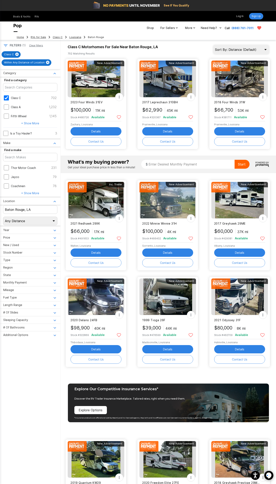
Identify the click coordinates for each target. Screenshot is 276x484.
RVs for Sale (38, 37)
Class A (16, 107)
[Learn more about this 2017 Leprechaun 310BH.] (167, 79)
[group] (11, 54)
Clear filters (36, 45)
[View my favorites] (259, 28)
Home (20, 37)
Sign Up (256, 16)
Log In (239, 16)
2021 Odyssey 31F (227, 320)
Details (96, 131)
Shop (150, 28)
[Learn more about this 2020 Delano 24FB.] (96, 296)
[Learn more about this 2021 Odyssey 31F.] (239, 296)
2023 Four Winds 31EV (86, 102)
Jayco (15, 177)
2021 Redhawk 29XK (85, 223)
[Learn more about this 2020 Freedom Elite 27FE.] (167, 459)
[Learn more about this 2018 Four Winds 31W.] (239, 79)
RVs (37, 16)
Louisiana (75, 37)
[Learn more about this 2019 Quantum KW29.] (96, 459)
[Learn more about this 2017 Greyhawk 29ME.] (239, 200)
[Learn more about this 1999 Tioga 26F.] (167, 296)
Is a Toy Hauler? (21, 133)
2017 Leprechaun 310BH (160, 102)
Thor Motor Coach (23, 168)
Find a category (15, 80)
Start (241, 164)
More (188, 28)
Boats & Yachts (22, 16)
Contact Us (96, 141)
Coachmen (18, 186)
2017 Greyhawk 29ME (230, 223)
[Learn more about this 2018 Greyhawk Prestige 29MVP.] (239, 459)
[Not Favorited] (118, 116)
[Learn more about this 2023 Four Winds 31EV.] (96, 79)
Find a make (12, 150)
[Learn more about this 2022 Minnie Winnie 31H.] (167, 200)
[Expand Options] (119, 97)
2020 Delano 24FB (84, 320)
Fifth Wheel (18, 116)
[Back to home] (17, 27)
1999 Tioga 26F (153, 320)
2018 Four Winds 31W (229, 102)
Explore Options (90, 410)
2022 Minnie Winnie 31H (159, 223)
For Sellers (167, 28)
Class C (58, 37)
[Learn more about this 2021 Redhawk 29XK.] (96, 200)
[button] (255, 475)
